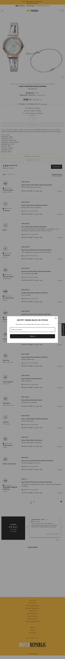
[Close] (56, 318)
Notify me (32, 336)
